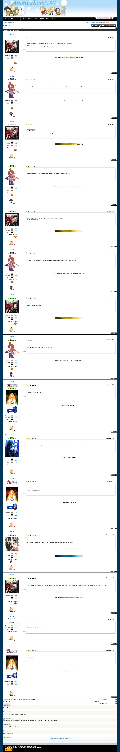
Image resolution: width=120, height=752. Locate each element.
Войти (5, 22)
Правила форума (105, 22)
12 (113, 534)
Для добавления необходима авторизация (60, 738)
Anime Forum (7, 28)
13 (113, 577)
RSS (115, 22)
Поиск (111, 22)
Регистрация (11, 22)
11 (113, 481)
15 (113, 650)
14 (113, 619)
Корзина (17, 28)
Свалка (12, 28)
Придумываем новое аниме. (26, 28)
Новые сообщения (90, 22)
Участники (98, 22)
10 (113, 438)
